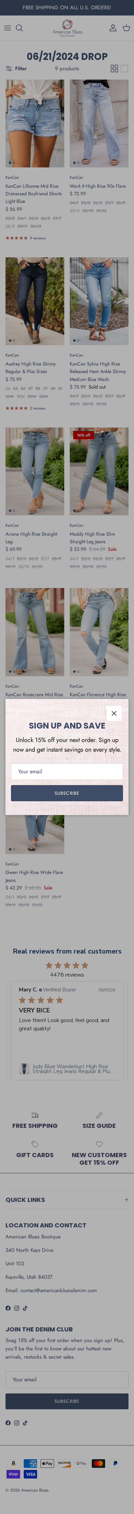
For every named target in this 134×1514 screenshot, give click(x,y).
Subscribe (67, 793)
